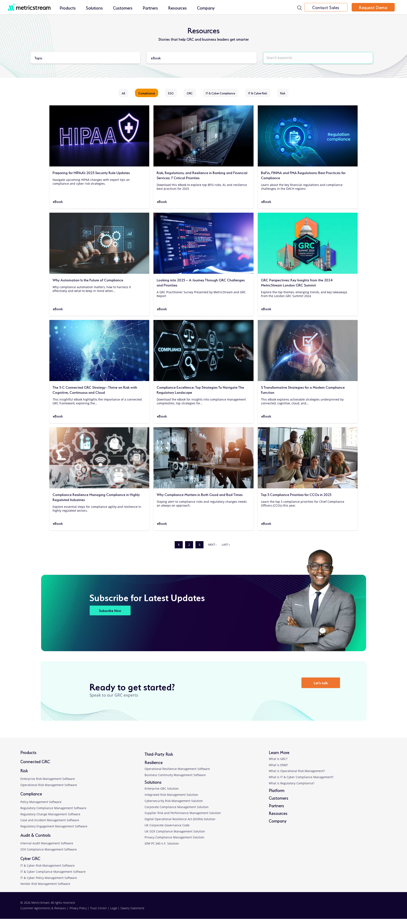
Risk (282, 93)
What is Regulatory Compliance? (291, 783)
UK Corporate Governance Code (167, 825)
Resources (177, 7)
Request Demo (373, 7)
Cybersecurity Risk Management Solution (174, 801)
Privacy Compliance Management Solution (174, 837)
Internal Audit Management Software (46, 843)
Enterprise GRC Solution (162, 788)
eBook (58, 201)
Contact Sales (325, 7)
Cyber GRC (30, 858)
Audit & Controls (35, 835)
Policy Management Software (40, 802)
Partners (150, 7)
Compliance (146, 93)
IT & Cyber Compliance (220, 93)
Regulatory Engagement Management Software (53, 826)
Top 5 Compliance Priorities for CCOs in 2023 (296, 494)
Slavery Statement (132, 908)
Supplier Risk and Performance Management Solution (183, 813)
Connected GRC (35, 761)
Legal (113, 908)
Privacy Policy (78, 908)
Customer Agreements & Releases (43, 908)
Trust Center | (100, 908)
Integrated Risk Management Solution (171, 795)
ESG (171, 93)
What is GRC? (278, 759)
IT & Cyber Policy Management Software (48, 878)
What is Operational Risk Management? (297, 771)
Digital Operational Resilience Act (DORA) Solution (180, 819)
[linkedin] (322, 908)
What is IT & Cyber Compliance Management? (301, 777)
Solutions (94, 7)
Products (68, 7)
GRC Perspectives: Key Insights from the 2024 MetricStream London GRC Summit (297, 282)
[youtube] (370, 908)
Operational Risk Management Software (48, 785)
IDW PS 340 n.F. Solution (162, 843)
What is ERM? (278, 765)
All (123, 93)
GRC (190, 93)
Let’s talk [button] (321, 682)
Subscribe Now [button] (110, 610)
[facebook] (338, 908)
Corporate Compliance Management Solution (177, 807)
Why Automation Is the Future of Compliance (88, 279)
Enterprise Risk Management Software (47, 779)
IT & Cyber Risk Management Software (47, 865)
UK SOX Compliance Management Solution (175, 831)
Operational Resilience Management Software (177, 769)
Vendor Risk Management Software (45, 884)
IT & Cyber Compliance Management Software (53, 872)
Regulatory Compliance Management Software (53, 808)
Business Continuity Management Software (175, 775)
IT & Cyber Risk (257, 93)
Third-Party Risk (159, 754)
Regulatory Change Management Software (50, 814)
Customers (122, 7)
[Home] (29, 5)
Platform (276, 790)
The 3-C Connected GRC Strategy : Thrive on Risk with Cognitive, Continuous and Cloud (95, 389)
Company (206, 7)
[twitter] (354, 908)
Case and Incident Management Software (49, 820)
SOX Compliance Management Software (48, 849)
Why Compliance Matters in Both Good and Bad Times (200, 494)
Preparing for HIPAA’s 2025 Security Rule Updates (91, 172)
